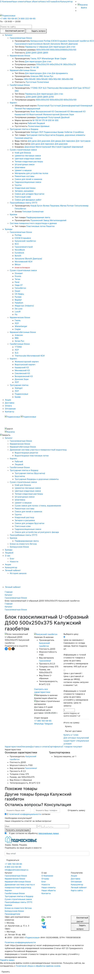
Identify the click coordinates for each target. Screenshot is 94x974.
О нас (7, 555)
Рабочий (32, 123)
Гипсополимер (81, 205)
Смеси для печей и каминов (28, 179)
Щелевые (44, 126)
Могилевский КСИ (68, 88)
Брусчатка (50, 135)
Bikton (18, 264)
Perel (17, 282)
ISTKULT (86, 88)
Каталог (8, 438)
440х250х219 (55, 64)
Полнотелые (43, 82)
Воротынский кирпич (25, 364)
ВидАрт (18, 300)
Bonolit (46, 44)
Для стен (70, 46)
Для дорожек (43, 141)
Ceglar (63, 58)
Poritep (47, 41)
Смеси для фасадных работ (28, 199)
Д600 (45, 52)
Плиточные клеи (23, 526)
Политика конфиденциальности (20, 942)
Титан (17, 279)
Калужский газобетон (78, 41)
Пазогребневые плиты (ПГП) (23, 202)
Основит (19, 273)
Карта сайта (77, 890)
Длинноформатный (70, 105)
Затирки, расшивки (24, 191)
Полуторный (54, 117)
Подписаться (12, 860)
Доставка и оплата (39, 746)
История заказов (18, 573)
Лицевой (40, 123)
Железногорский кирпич (27, 361)
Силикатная (37, 211)
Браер (61, 132)
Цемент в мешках (23, 170)
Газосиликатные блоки (21, 38)
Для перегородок (57, 46)
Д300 (28, 52)
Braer (57, 58)
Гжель (33, 58)
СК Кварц (19, 294)
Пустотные (31, 82)
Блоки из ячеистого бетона (23, 544)
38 (37, 67)
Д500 (39, 52)
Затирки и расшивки (25, 520)
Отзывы (52, 1)
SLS (44, 88)
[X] (13, 648)
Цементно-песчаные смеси (28, 155)
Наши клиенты (19, 1)
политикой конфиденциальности (25, 814)
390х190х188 (54, 79)
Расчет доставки (73, 731)
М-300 (55, 120)
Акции (8, 564)
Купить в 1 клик (71, 735)
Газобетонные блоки (20, 85)
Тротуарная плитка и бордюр (24, 129)
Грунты (18, 185)
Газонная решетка (23, 138)
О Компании (6, 1)
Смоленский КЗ (62, 111)
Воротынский (35, 114)
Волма (46, 205)
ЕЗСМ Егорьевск (59, 41)
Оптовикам (76, 881)
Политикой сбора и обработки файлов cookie (38, 966)
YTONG (34, 88)
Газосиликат (45, 660)
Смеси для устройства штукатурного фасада (37, 532)
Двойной (65, 117)
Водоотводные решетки (26, 452)
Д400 (34, 52)
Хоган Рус (48, 76)
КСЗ (92, 41)
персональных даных (48, 833)
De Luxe (18, 308)
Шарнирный (77, 147)
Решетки (50, 226)
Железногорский (51, 114)
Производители (12, 914)
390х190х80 (42, 79)
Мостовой (57, 147)
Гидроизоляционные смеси (28, 182)
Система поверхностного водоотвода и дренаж (33, 223)
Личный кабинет (13, 570)
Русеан (18, 297)
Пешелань (54, 205)
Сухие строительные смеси (23, 149)
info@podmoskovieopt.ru (16, 870)
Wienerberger (48, 58)
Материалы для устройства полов (31, 173)
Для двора (56, 141)
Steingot (34, 132)
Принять (6, 971)
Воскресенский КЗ (45, 111)
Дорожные (30, 147)
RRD (41, 76)
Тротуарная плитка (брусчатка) (30, 473)
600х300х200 (56, 49)
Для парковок (47, 144)
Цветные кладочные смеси (28, 158)
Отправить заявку (76, 810)
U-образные (42, 46)
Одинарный (41, 117)
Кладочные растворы (25, 188)
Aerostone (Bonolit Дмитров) (64, 44)
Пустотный (55, 105)
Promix (18, 276)
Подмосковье (50, 132)
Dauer (17, 291)
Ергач (39, 205)
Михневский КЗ (77, 111)
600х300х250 (42, 99)
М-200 (48, 120)
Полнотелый (43, 105)
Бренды (8, 549)
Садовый (66, 147)
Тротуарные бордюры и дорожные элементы (37, 479)
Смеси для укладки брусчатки (29, 194)
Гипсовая (26, 211)
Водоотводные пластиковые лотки (32, 455)
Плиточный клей (23, 197)
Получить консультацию (17, 830)
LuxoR (17, 311)
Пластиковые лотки (36, 226)
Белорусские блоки (19, 547)
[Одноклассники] (9, 648)
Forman (70, 205)
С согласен (28, 814)
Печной (18, 108)
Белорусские (36, 41)
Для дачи (32, 141)
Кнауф (33, 205)
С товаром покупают (72, 746)
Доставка (75, 878)
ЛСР (39, 58)
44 (34, 67)
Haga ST (19, 285)
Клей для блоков (23, 152)
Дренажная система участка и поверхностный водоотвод (38, 449)
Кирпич (13, 102)
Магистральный (43, 147)
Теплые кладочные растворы (29, 161)
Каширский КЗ (22, 114)
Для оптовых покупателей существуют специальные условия (76, 741)
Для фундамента (60, 73)
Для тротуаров (83, 141)
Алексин (34, 76)
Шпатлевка (20, 499)
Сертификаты (55, 746)
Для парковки (68, 141)
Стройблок (78, 132)
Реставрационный (31, 108)
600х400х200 (56, 99)
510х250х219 (42, 64)
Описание (25, 746)
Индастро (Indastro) (24, 305)
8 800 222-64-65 (27, 18)
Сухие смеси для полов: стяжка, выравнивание (38, 505)
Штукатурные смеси (25, 164)
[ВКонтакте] (6, 648)
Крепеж (13, 214)
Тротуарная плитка (35, 135)
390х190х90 (29, 79)
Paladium (19, 302)
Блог (58, 1)
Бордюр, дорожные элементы (70, 135)
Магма (63, 205)
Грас (79, 88)
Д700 (51, 96)
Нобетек (68, 132)
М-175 (42, 120)
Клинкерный (86, 105)
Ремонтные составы (24, 176)
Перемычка (30, 46)
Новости (44, 1)
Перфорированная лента (38, 217)
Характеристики (13, 746)
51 (31, 67)
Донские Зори (67, 114)
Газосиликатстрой (24, 44)
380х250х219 (69, 64)
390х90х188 (67, 79)
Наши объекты (33, 1)
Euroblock (38, 44)
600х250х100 (69, 49)
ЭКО (17, 91)
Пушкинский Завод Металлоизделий (48, 220)
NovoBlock (20, 249)
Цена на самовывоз (76, 653)
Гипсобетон (20, 208)
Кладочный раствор (24, 517)
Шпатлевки (20, 167)
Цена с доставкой (76, 689)
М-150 (35, 120)
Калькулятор (66, 1)
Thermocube (53, 88)
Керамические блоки (20, 55)
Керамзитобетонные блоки (23, 70)
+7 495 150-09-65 (8, 18)
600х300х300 (43, 49)
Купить (68, 726)
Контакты (46, 893)
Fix (16, 314)
